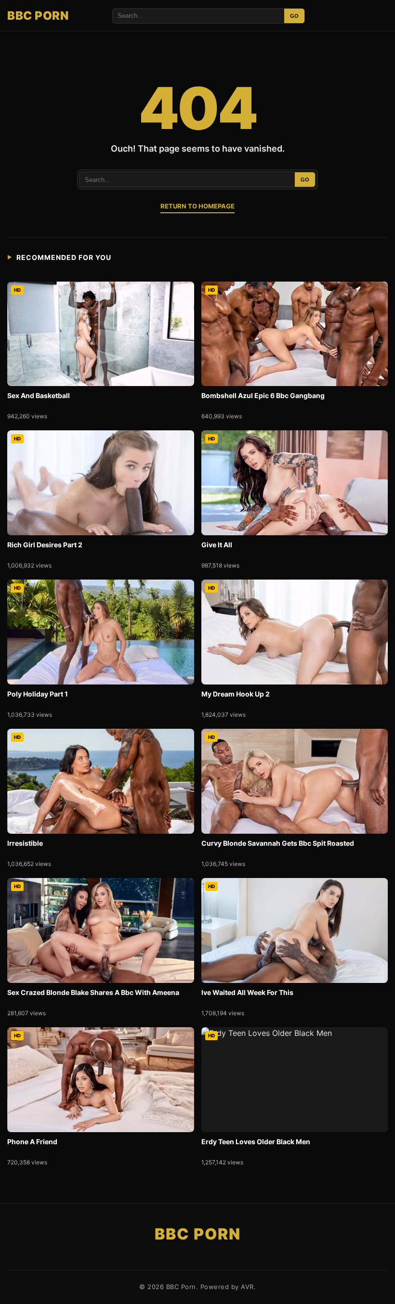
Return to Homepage (197, 206)
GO (294, 16)
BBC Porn (37, 16)
